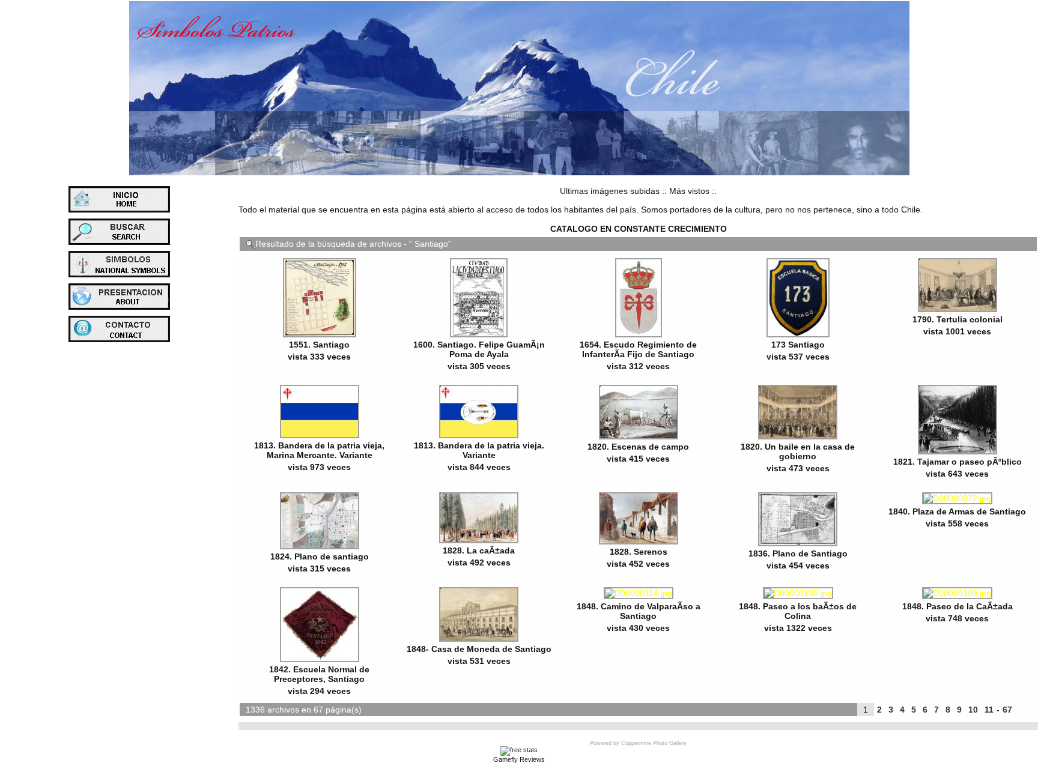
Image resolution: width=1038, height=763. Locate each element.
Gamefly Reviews (519, 759)
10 (973, 709)
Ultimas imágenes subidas (610, 191)
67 (1007, 709)
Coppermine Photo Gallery (654, 743)
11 (989, 709)
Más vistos (689, 191)
